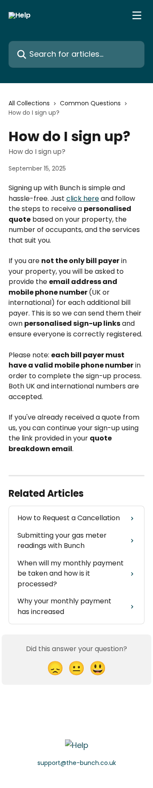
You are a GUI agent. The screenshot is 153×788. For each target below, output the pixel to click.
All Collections (29, 103)
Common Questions (90, 103)
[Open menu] (136, 15)
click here (82, 198)
